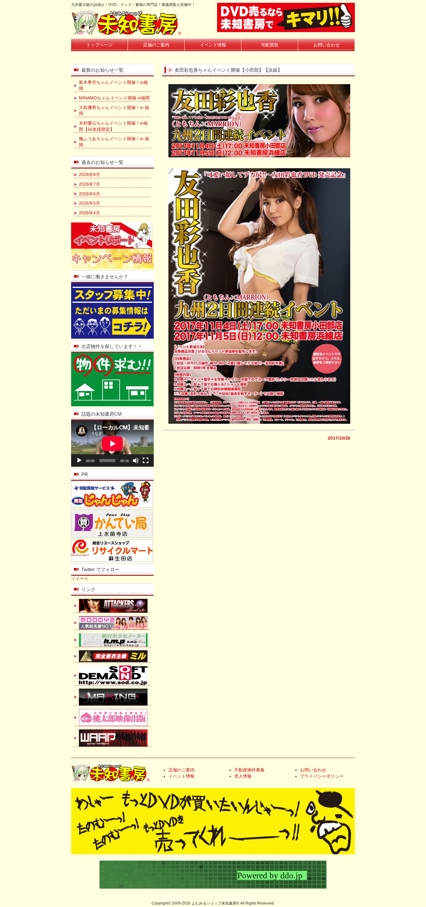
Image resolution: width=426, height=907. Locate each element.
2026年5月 (89, 203)
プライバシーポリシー (322, 776)
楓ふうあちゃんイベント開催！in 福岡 (114, 141)
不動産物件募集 (249, 769)
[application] (112, 443)
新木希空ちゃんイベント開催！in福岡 (113, 85)
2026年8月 (89, 174)
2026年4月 (89, 212)
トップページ (99, 44)
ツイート (80, 578)
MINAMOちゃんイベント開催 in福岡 (114, 97)
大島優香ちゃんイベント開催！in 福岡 (114, 110)
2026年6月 (89, 193)
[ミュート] (136, 460)
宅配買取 (269, 44)
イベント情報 (213, 44)
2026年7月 (89, 184)
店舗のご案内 (156, 44)
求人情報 (243, 776)
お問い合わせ (326, 44)
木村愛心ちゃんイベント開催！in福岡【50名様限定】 (113, 126)
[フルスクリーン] (146, 460)
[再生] (79, 460)
